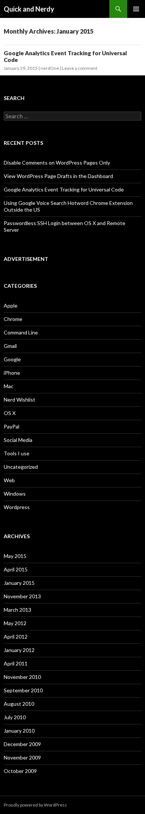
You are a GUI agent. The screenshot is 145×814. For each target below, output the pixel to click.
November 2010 (22, 677)
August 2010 (19, 704)
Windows (15, 493)
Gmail (10, 346)
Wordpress (17, 507)
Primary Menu (136, 9)
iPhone (12, 372)
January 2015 (19, 583)
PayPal (11, 426)
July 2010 (15, 717)
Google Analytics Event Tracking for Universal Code (64, 189)
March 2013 (17, 609)
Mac (8, 386)
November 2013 (22, 596)
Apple (10, 305)
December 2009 (22, 744)
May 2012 (15, 623)
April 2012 (16, 636)
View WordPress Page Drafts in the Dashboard (58, 176)
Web (9, 480)
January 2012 (19, 650)
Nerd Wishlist (19, 399)
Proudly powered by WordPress (35, 805)
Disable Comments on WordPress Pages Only (57, 162)
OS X (10, 413)
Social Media (18, 440)
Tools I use (16, 453)
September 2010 (23, 690)
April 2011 (16, 663)
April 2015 (16, 569)
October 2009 (20, 771)
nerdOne (50, 68)
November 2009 (22, 757)
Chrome (13, 319)
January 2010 (19, 730)
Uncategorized (21, 467)
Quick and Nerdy (29, 9)
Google (12, 359)
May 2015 (15, 556)
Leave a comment (79, 68)
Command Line (21, 332)
